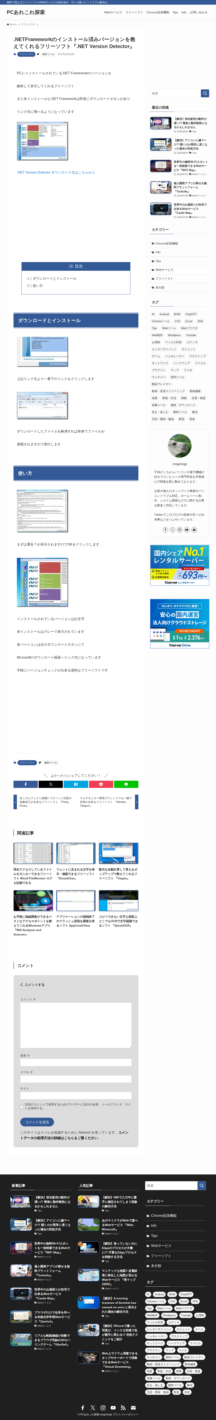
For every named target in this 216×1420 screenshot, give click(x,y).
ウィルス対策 (173, 342)
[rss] (123, 1408)
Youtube (191, 335)
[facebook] (165, 530)
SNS (200, 321)
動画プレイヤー (161, 384)
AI (153, 314)
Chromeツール (161, 321)
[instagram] (179, 530)
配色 (181, 419)
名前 (25, 1055)
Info (158, 252)
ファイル (200, 363)
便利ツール (177, 377)
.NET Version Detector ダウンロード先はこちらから (56, 172)
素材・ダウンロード (183, 405)
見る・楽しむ (160, 412)
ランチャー (159, 377)
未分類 (159, 287)
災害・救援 (198, 398)
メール (26, 1072)
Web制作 (157, 335)
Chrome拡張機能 (166, 243)
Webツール (169, 328)
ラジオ (188, 370)
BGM (177, 314)
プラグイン (159, 370)
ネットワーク (160, 363)
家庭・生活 (169, 398)
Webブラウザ (189, 328)
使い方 (38, 285)
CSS (177, 321)
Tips (158, 261)
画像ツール (159, 405)
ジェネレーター (174, 356)
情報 (184, 398)
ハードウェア (181, 363)
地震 (154, 398)
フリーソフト (26, 54)
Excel (188, 321)
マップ (175, 370)
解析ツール (48, 54)
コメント (28, 999)
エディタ (192, 342)
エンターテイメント (164, 349)
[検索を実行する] (205, 93)
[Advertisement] (76, 219)
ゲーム (156, 356)
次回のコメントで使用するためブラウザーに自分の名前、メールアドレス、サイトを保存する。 (78, 1106)
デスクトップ (197, 356)
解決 (195, 412)
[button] (26, 784)
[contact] (194, 530)
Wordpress (174, 335)
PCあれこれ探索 (26, 12)
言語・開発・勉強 (163, 419)
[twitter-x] (172, 530)
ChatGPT (191, 314)
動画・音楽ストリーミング (168, 391)
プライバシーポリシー (125, 1414)
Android (164, 314)
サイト (24, 1088)
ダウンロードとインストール (55, 278)
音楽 (192, 419)
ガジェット (188, 349)
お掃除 (156, 342)
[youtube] (187, 530)
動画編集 (195, 391)
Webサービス (164, 269)
